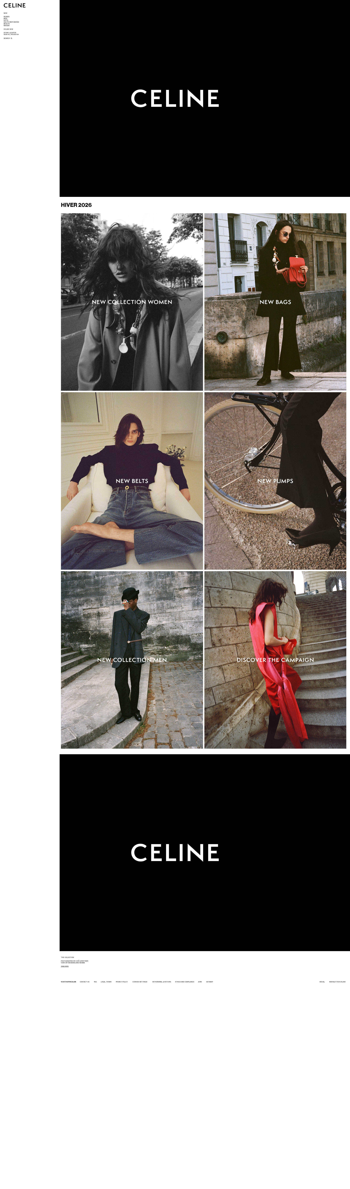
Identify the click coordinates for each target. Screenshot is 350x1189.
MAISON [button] (7, 25)
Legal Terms (106, 982)
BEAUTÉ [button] (7, 24)
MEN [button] (5, 18)
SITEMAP (209, 982)
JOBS (200, 982)
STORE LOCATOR (10, 32)
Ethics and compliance (184, 982)
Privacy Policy (122, 982)
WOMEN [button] (7, 16)
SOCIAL (322, 982)
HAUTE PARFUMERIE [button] (11, 22)
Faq (95, 982)
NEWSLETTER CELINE (337, 982)
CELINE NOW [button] (8, 29)
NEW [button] (5, 13)
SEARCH (7, 38)
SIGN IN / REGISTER (11, 34)
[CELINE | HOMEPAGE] (15, 5)
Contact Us (84, 982)
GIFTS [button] (6, 20)
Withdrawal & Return (161, 982)
